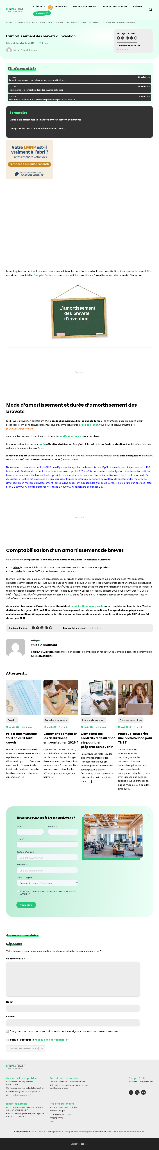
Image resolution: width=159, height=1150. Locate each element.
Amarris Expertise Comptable (63, 1107)
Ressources (42, 13)
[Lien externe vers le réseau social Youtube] (143, 1093)
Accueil (9, 22)
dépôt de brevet (88, 424)
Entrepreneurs (59, 6)
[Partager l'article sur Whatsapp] (131, 38)
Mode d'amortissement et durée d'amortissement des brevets (45, 119)
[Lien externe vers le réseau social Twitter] (137, 1093)
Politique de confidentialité (50, 1039)
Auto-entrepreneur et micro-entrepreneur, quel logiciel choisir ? (69, 1086)
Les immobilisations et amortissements (82, 22)
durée (42, 444)
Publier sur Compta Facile (141, 1081)
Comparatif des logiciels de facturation (25, 1088)
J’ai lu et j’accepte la (39, 1039)
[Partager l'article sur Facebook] (118, 38)
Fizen (52, 1121)
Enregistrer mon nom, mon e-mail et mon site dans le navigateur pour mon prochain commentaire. (64, 1031)
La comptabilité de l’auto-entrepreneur (68, 1081)
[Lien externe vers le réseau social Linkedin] (131, 1093)
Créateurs (39, 6)
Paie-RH (137, 6)
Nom (9, 1002)
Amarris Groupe (57, 1110)
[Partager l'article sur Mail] (135, 38)
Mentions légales (83, 1131)
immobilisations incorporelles (87, 606)
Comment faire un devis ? (18, 1095)
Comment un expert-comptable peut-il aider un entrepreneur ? (24, 1108)
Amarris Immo (56, 1118)
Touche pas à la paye (60, 1114)
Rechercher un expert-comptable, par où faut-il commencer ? (25, 1115)
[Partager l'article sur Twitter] (122, 38)
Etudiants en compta (115, 6)
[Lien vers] (29, 201)
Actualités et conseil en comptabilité (30, 22)
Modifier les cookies (79, 1144)
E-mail (10, 1016)
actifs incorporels (70, 436)
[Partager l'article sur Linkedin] (127, 38)
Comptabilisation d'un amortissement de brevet (37, 128)
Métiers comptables (85, 6)
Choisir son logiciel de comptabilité (23, 1091)
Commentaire (15, 958)
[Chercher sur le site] (150, 10)
